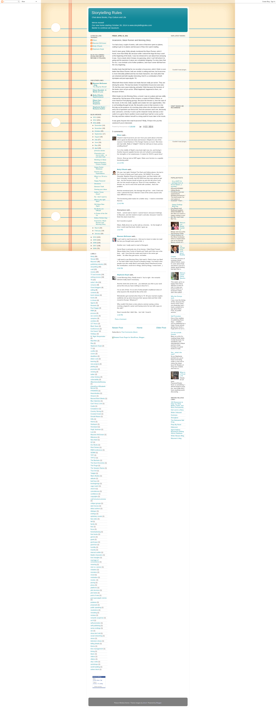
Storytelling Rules (107, 12)
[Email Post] (140, 126)
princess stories (99, 150)
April (96, 148)
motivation (94, 577)
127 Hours (94, 323)
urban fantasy (95, 377)
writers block (95, 669)
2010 (95, 237)
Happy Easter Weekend (99, 168)
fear (92, 526)
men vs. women (96, 567)
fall (92, 521)
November (98, 128)
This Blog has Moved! (100, 87)
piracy (93, 585)
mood (92, 575)
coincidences (95, 491)
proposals (94, 605)
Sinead (93, 259)
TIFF (92, 455)
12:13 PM (120, 163)
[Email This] (144, 127)
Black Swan (94, 326)
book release (95, 295)
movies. (93, 580)
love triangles (95, 557)
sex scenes (94, 316)
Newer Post (117, 328)
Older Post (161, 328)
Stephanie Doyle (123, 275)
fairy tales (94, 519)
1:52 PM (120, 230)
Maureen (94, 261)
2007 (95, 245)
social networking (96, 636)
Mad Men (94, 341)
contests (93, 292)
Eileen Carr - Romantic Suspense (97, 102)
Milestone (94, 437)
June (96, 142)
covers (93, 353)
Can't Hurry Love (96, 403)
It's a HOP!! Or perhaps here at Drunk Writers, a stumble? (177, 183)
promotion (94, 369)
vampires (94, 318)
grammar (94, 544)
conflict (93, 351)
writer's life (94, 282)
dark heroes (95, 506)
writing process (96, 277)
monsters (94, 572)
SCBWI (93, 452)
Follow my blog (98, 686)
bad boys (94, 481)
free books (94, 534)
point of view (95, 595)
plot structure (95, 590)
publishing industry (97, 264)
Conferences (95, 329)
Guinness (174, 415)
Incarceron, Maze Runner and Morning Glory (100, 222)
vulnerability (95, 379)
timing (93, 651)
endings (93, 514)
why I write (94, 662)
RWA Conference (96, 450)
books (93, 298)
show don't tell (95, 633)
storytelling (94, 267)
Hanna (93, 421)
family (93, 524)
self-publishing (95, 625)
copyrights (94, 496)
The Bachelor (95, 460)
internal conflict (96, 552)
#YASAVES (94, 391)
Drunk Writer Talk (97, 680)
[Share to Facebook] (150, 127)
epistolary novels (96, 516)
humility (93, 547)
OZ (92, 442)
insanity (93, 550)
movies (93, 272)
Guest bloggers (96, 287)
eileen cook (94, 359)
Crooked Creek (96, 414)
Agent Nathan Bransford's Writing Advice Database (177, 431)
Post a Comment (120, 319)
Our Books (94, 445)
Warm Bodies (95, 476)
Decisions (97, 184)
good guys (94, 542)
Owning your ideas (100, 189)
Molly (92, 256)
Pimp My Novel (176, 424)
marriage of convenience (95, 561)
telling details (95, 643)
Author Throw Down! (99, 193)
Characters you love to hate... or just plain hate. (100, 155)
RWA (92, 310)
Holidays (93, 334)
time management (97, 649)
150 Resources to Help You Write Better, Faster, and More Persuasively (177, 404)
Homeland (94, 427)
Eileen (119, 135)
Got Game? (95, 331)
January (98, 233)
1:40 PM (120, 315)
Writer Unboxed (176, 412)
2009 (95, 240)
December (98, 125)
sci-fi (92, 620)
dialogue (93, 511)
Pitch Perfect (95, 447)
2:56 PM (120, 268)
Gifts (92, 419)
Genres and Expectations (99, 172)
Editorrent (174, 427)
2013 (95, 117)
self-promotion (95, 623)
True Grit (94, 471)
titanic (93, 654)
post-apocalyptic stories (99, 598)
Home (139, 328)
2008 (95, 243)
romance (94, 285)
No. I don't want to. (100, 197)
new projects (95, 364)
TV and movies (96, 274)
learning (93, 361)
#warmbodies (95, 393)
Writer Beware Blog (177, 436)
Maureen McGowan (124, 236)
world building (95, 667)
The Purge (94, 465)
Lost (92, 432)
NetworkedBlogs (97, 676)
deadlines (94, 356)
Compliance (95, 409)
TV (92, 348)
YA (91, 280)
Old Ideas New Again (99, 205)
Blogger (158, 703)
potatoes (93, 602)
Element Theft (99, 186)
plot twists (94, 593)
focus (92, 529)
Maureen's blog (176, 438)
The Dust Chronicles (97, 463)
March (97, 228)
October (98, 131)
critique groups (96, 503)
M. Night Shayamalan (98, 336)
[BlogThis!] (146, 127)
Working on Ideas (100, 160)
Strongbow (174, 417)
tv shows (93, 300)
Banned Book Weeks (98, 398)
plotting (93, 366)
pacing (93, 582)
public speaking (96, 607)
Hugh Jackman (96, 429)
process (93, 313)
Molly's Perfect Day (100, 218)
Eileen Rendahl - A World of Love (99, 91)
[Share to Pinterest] (152, 127)
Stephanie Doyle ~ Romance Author (99, 108)
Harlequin (94, 424)
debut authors (95, 508)
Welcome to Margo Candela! (182, 226)
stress (93, 638)
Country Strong (96, 411)
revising (93, 372)
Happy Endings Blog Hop (177, 205)
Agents (93, 303)
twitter (93, 374)
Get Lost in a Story (177, 410)
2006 (95, 248)
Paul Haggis (95, 308)
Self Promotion (176, 316)
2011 (95, 123)
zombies (93, 321)
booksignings (95, 483)
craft (92, 269)
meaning (93, 564)
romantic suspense (97, 618)
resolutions (94, 610)
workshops (94, 664)
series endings (95, 628)
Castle (93, 406)
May (96, 145)
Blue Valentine (95, 401)
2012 (95, 120)
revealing (94, 612)
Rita (92, 343)
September (99, 134)
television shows (96, 641)
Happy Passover (99, 181)
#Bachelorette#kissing (98, 382)
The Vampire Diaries (97, 468)
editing (93, 290)
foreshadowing (96, 532)
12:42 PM (120, 203)
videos (93, 656)
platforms (94, 587)
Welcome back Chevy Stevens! (182, 276)
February (98, 231)
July (96, 139)
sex (92, 631)
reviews (93, 615)
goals (92, 539)
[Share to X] (148, 127)
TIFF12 (93, 458)
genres (93, 537)
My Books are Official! (99, 209)
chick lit (93, 489)
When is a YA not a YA (182, 374)
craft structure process (98, 499)
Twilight (93, 473)
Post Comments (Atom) (129, 332)
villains (93, 659)
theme (93, 646)
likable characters (97, 555)
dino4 (145, 703)
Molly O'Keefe (122, 169)
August (97, 137)
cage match (95, 486)
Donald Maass (95, 416)
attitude (93, 478)
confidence (94, 494)
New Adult (94, 440)
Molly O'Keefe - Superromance (98, 96)
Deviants (93, 305)
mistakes (94, 569)
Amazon (93, 396)
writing (101, 683)
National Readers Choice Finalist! (100, 163)
